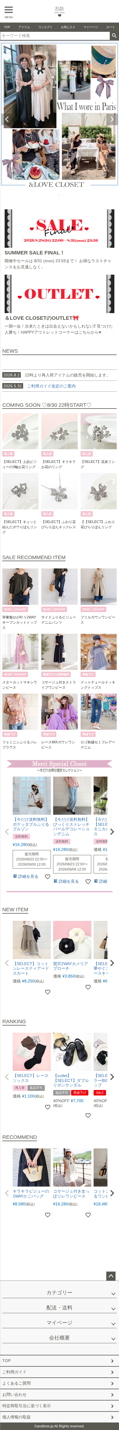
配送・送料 (59, 1308)
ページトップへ (111, 1276)
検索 (114, 36)
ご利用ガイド (14, 1372)
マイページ (90, 27)
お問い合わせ (14, 1394)
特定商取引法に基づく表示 (26, 1405)
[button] (7, 831)
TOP (7, 27)
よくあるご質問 (16, 1383)
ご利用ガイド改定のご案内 (51, 386)
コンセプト (45, 27)
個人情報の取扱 (16, 1417)
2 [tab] (59, 194)
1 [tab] (55, 194)
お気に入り (68, 27)
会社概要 (59, 1338)
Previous (7, 119)
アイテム (24, 27)
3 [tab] (63, 194)
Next (112, 119)
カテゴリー (59, 1293)
